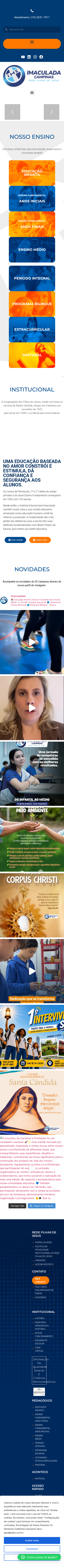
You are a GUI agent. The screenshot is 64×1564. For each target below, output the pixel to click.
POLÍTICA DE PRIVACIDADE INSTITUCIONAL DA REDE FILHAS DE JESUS (47, 1251)
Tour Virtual (39, 1349)
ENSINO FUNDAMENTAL (32, 195)
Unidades (40, 1260)
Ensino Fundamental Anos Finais (40, 1417)
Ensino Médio (39, 1437)
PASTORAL (32, 355)
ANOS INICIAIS (32, 201)
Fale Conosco (40, 1280)
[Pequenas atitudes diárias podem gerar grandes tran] (32, 839)
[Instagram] (35, 57)
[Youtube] (23, 57)
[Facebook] (41, 57)
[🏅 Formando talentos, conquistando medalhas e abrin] (32, 971)
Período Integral (40, 1444)
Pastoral (40, 1465)
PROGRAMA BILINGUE (32, 304)
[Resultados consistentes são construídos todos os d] (32, 774)
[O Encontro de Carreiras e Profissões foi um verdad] (32, 1168)
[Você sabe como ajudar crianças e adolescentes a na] (32, 708)
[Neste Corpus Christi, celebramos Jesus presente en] (32, 905)
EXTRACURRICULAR (32, 329)
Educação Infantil (40, 1409)
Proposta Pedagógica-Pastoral (40, 1325)
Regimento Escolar (40, 1342)
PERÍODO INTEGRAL (32, 278)
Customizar (32, 1548)
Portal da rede (43, 1242)
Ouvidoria (40, 1297)
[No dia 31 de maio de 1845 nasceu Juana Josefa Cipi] (32, 1103)
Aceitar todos (32, 1540)
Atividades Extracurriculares (40, 1459)
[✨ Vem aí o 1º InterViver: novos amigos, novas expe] (32, 1037)
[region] (32, 1530)
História (40, 1318)
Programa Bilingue (40, 1452)
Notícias (40, 1478)
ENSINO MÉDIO (32, 250)
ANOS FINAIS (32, 227)
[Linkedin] (29, 57)
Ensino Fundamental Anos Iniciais (40, 1428)
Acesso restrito (44, 1264)
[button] (32, 41)
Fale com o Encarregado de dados (44, 1290)
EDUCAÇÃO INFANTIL (32, 173)
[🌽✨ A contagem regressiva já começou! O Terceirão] (32, 642)
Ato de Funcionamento (40, 1334)
